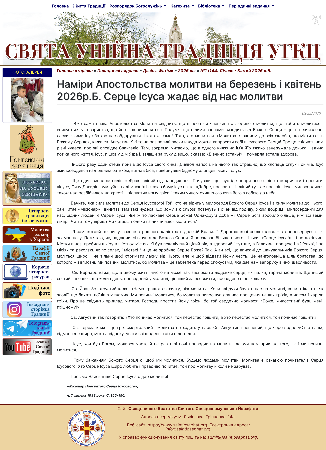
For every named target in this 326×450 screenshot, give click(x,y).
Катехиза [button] (180, 6)
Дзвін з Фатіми (158, 70)
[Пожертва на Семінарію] (27, 188)
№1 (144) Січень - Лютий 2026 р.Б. (235, 70)
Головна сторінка (75, 70)
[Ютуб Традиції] (27, 347)
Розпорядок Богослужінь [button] (136, 6)
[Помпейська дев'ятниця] (27, 147)
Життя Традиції (89, 6)
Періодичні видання (117, 70)
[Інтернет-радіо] (27, 216)
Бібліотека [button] (209, 6)
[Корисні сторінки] (27, 272)
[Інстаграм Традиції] (27, 309)
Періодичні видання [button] (250, 6)
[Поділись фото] (27, 291)
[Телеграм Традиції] (27, 328)
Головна (60, 6)
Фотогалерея (27, 72)
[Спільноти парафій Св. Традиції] (27, 253)
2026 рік (187, 70)
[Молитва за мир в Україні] (27, 234)
